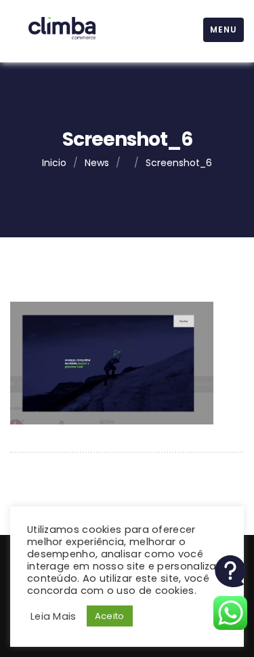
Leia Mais (53, 616)
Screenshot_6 (179, 163)
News (97, 163)
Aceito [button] (110, 616)
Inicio (54, 163)
